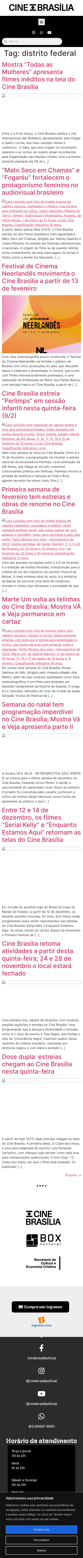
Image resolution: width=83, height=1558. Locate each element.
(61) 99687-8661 (42, 1426)
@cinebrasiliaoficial (41, 1380)
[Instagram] (33, 32)
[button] (41, 22)
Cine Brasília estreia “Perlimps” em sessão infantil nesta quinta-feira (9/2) (39, 404)
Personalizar (41, 1540)
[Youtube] (49, 32)
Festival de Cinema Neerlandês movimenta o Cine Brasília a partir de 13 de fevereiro (40, 277)
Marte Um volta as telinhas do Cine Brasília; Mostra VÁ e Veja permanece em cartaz (41, 610)
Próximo (73, 1175)
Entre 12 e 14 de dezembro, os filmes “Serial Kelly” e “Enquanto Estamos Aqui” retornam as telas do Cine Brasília (41, 825)
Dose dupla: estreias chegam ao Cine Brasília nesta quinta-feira (37, 1064)
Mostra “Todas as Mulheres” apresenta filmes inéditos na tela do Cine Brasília (38, 76)
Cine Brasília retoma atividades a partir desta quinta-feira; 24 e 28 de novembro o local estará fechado (37, 958)
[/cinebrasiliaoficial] (41, 1348)
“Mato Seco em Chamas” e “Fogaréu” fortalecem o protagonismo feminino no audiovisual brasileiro (41, 181)
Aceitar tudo (41, 1529)
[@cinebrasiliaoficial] (41, 1370)
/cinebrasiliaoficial (41, 1358)
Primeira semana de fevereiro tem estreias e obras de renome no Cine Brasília (38, 500)
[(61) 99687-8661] (41, 1416)
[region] (41, 1525)
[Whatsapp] (41, 32)
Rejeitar (41, 1550)
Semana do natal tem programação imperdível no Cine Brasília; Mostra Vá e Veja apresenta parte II (41, 715)
